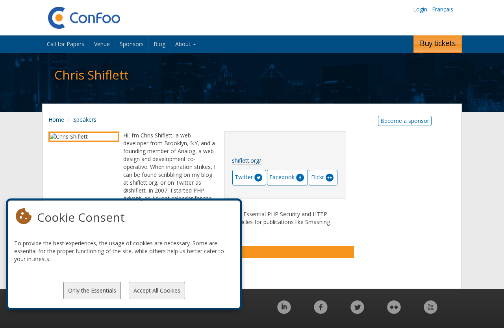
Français (442, 9)
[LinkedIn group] (284, 311)
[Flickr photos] (393, 311)
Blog (159, 44)
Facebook (282, 177)
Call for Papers (65, 44)
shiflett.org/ (246, 160)
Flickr (317, 177)
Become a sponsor (404, 120)
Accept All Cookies (156, 290)
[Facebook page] (320, 311)
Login (420, 9)
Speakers (84, 119)
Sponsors (132, 44)
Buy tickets (438, 43)
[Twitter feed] (357, 311)
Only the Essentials (92, 290)
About (183, 44)
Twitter (244, 177)
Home (56, 119)
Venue (102, 44)
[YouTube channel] (430, 311)
